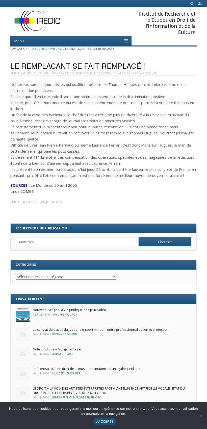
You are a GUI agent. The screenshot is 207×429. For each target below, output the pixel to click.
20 (61, 49)
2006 (44, 49)
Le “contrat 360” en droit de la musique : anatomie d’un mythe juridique (87, 368)
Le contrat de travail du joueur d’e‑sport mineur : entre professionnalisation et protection (100, 329)
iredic (31, 73)
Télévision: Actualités (83, 73)
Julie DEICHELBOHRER (65, 373)
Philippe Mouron (65, 314)
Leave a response (144, 73)
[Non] (200, 415)
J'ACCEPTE (105, 421)
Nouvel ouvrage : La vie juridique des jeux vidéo (69, 309)
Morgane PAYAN (62, 354)
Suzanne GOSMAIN (64, 334)
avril (53, 49)
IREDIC (34, 49)
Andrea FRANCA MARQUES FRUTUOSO (76, 397)
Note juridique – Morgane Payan (57, 349)
